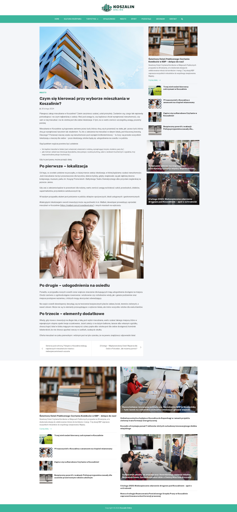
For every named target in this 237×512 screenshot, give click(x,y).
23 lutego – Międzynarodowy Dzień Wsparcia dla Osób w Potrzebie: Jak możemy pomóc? (118, 347)
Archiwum (160, 19)
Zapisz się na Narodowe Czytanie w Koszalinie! (76, 462)
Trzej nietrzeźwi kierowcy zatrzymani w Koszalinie (175, 88)
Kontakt (173, 19)
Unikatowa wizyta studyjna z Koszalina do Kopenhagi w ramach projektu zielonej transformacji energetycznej (155, 419)
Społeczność (109, 19)
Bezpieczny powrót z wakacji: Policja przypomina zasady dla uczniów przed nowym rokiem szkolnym (177, 130)
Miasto (123, 19)
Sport (134, 19)
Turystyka (91, 19)
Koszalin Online (126, 508)
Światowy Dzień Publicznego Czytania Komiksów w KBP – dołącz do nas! (78, 416)
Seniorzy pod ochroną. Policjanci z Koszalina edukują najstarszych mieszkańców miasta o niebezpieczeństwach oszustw (66, 348)
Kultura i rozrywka (72, 19)
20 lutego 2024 (47, 109)
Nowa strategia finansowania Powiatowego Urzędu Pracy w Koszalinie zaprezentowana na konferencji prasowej (154, 495)
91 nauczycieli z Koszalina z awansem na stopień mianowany (179, 101)
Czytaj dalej (153, 80)
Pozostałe (146, 19)
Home (57, 19)
